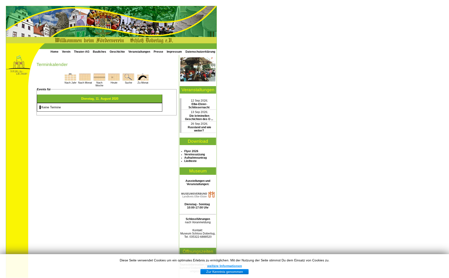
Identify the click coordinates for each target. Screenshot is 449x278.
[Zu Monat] (143, 79)
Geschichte (117, 51)
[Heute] (114, 79)
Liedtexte (190, 161)
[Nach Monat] (85, 79)
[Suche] (128, 79)
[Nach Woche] (99, 79)
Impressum (174, 51)
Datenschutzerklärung (200, 51)
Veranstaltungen (139, 51)
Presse (158, 51)
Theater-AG (81, 51)
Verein (66, 51)
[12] (197, 80)
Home (54, 51)
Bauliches (99, 51)
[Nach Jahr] (70, 79)
